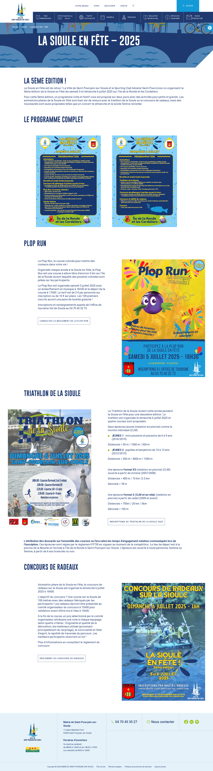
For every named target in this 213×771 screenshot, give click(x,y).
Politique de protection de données (138, 767)
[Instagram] (197, 722)
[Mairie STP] (32, 737)
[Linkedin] (192, 722)
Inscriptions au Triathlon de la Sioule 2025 (136, 522)
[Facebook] (186, 722)
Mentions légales (115, 767)
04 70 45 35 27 (126, 722)
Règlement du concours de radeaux (62, 658)
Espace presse (160, 767)
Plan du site (101, 767)
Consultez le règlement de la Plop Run (64, 321)
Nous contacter (162, 722)
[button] (210, 28)
